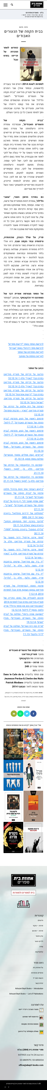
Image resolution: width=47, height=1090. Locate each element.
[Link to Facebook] (8, 1087)
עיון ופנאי (39, 936)
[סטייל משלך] (33, 775)
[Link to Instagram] (5, 1087)
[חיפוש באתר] (11, 4)
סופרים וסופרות (37, 972)
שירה (41, 946)
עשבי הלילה (25, 697)
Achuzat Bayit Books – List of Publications (26, 993)
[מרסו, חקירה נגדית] (33, 806)
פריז (11, 697)
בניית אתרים (10, 1083)
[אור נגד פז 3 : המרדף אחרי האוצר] (33, 744)
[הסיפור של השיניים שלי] (13, 775)
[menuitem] (11, 4)
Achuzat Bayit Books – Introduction (29, 988)
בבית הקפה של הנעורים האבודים (22, 693)
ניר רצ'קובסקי (9, 693)
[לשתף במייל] (14, 713)
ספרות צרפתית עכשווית (36, 697)
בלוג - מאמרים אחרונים (34, 12)
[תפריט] (6, 4)
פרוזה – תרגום (37, 930)
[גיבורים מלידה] (13, 837)
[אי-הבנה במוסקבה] (33, 837)
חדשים (40, 920)
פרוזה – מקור (38, 925)
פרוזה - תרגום (23, 27)
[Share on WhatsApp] (20, 713)
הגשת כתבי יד (38, 978)
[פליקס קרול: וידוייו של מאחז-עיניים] (13, 806)
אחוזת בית (35, 693)
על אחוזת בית (38, 967)
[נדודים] (13, 744)
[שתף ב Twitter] (27, 713)
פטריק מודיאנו (17, 697)
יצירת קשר (39, 983)
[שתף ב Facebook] (33, 713)
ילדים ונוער (39, 941)
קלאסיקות (39, 952)
